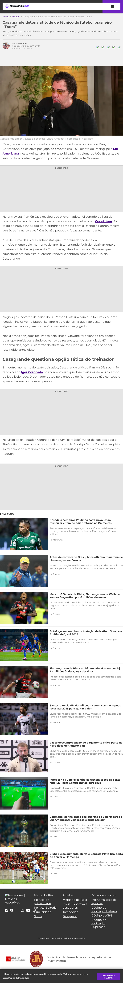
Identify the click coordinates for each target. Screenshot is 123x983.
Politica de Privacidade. (18, 978)
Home (6, 16)
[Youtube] (28, 910)
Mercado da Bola (75, 900)
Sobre (38, 916)
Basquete (70, 916)
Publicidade (42, 912)
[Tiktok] (17, 911)
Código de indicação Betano (104, 909)
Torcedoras (70, 912)
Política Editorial (45, 907)
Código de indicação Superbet (98, 923)
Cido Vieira (21, 43)
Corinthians (103, 221)
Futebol (16, 16)
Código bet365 (101, 915)
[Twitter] (11, 910)
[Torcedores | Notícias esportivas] (17, 6)
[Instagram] (22, 910)
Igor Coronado (32, 372)
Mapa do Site (43, 895)
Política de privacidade (42, 901)
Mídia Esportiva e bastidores (75, 905)
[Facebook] (6, 910)
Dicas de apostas (103, 895)
